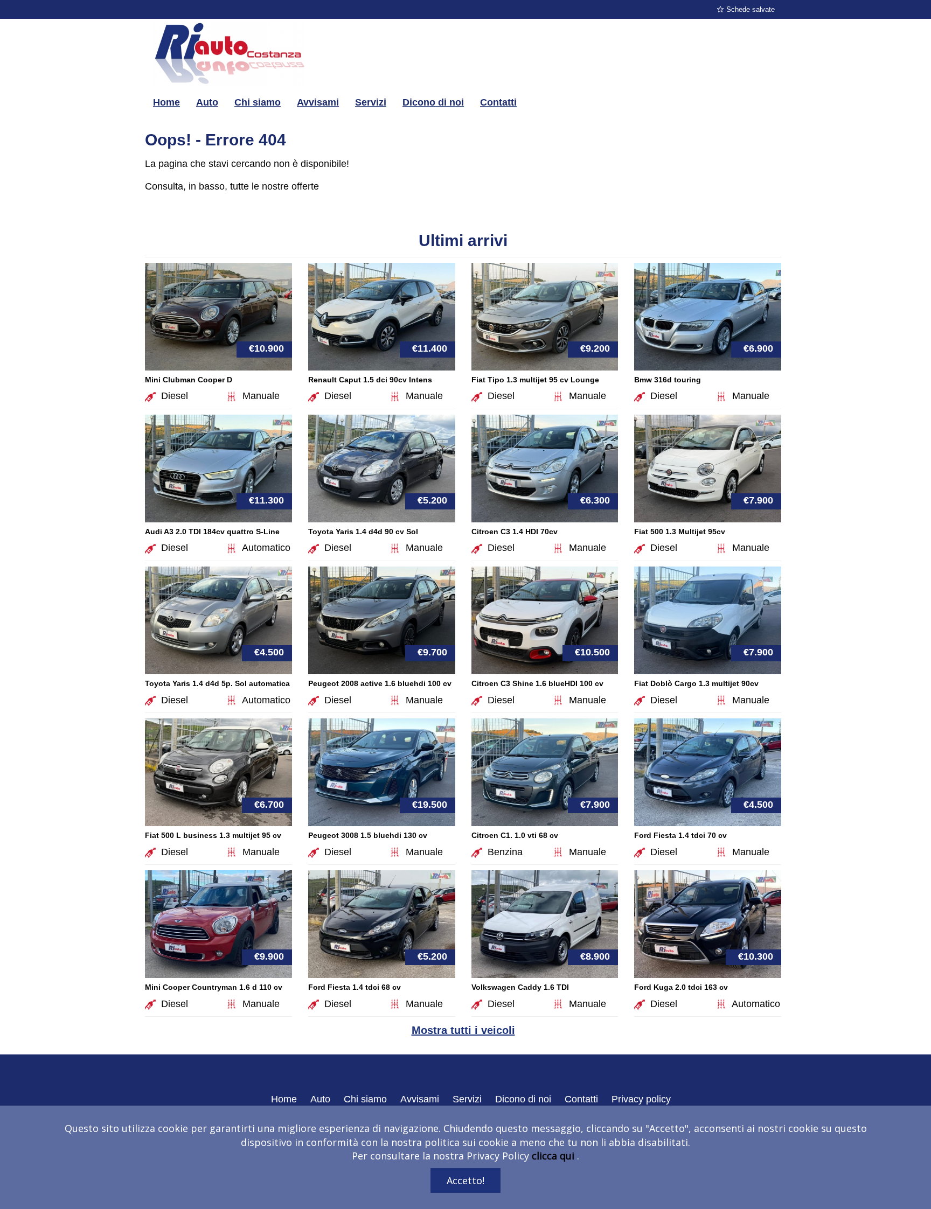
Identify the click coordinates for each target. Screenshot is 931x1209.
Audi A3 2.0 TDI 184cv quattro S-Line (212, 531)
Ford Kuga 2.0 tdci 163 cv (681, 987)
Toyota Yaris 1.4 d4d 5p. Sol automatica (217, 683)
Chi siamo (257, 102)
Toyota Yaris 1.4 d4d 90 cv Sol (363, 531)
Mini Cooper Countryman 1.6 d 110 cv (213, 987)
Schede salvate (750, 9)
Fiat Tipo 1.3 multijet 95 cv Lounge (535, 379)
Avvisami (318, 102)
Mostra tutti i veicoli (463, 1030)
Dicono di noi (433, 102)
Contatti (498, 102)
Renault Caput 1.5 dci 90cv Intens (370, 379)
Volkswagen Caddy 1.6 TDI (520, 987)
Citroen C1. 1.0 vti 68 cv (514, 835)
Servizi (370, 102)
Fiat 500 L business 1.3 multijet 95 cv (213, 835)
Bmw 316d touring (667, 379)
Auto (207, 102)
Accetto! (465, 1180)
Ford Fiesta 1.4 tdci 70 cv (680, 835)
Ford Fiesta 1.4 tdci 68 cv (354, 987)
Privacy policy (641, 1099)
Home (166, 102)
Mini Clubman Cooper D (188, 379)
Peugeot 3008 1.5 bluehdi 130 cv (367, 835)
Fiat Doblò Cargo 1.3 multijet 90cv (696, 683)
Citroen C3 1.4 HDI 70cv (514, 531)
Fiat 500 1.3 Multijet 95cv (679, 531)
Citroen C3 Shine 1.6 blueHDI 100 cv (537, 683)
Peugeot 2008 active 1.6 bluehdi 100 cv (379, 683)
